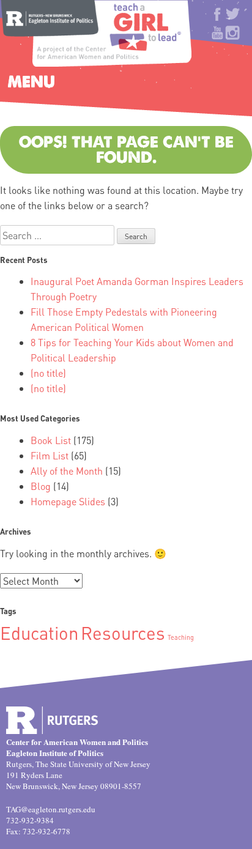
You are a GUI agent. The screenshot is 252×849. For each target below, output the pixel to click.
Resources (123, 632)
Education (39, 632)
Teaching (181, 637)
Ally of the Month (67, 470)
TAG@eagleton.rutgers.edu (50, 809)
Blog (41, 486)
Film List (50, 455)
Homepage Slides (68, 501)
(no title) (48, 372)
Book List (51, 440)
